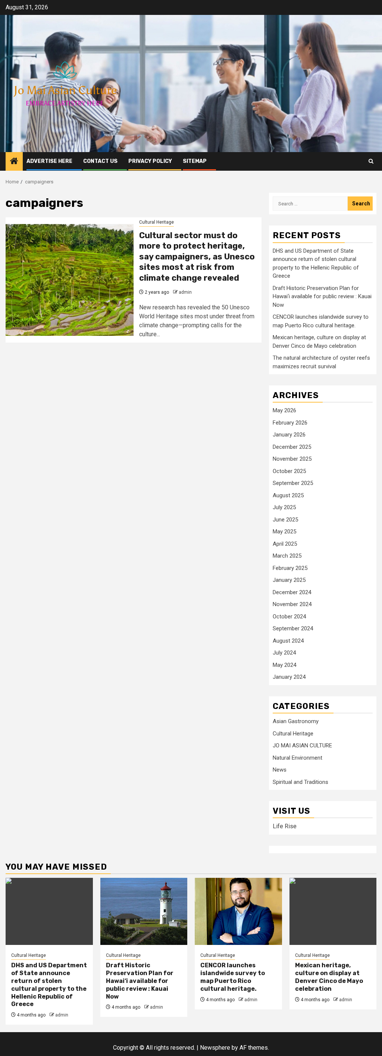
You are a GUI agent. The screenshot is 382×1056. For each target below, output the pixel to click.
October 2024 (289, 616)
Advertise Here (49, 161)
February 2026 (290, 422)
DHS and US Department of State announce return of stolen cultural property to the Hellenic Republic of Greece (49, 985)
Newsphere (215, 1047)
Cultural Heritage (156, 222)
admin (185, 292)
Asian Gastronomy (296, 721)
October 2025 (289, 471)
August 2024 (288, 640)
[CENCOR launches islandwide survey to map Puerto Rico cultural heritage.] (238, 911)
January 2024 (289, 677)
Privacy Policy (150, 161)
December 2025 (292, 447)
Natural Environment (297, 757)
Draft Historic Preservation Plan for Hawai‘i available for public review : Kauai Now (322, 296)
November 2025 (292, 459)
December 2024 (292, 592)
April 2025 (285, 543)
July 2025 (284, 507)
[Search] (371, 161)
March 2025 (287, 555)
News (279, 769)
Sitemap (195, 161)
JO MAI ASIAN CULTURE (302, 745)
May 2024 (284, 665)
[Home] (14, 162)
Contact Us (100, 161)
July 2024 (284, 652)
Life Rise (285, 826)
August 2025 (288, 495)
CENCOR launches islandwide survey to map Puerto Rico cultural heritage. (232, 977)
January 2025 (289, 580)
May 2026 (284, 410)
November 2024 (292, 604)
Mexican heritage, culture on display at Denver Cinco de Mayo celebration (329, 977)
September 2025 (293, 483)
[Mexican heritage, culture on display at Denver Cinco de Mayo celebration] (333, 911)
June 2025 (285, 519)
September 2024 (293, 628)
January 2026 (289, 434)
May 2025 (284, 531)
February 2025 (290, 568)
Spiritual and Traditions (300, 782)
